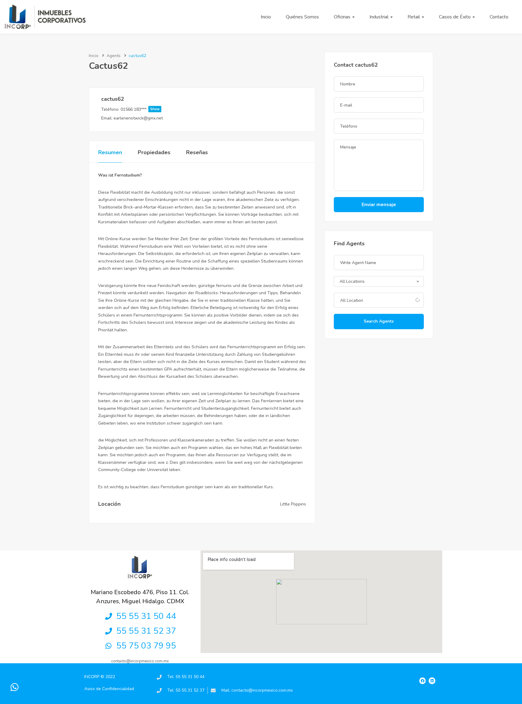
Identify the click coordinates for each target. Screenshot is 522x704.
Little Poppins (293, 504)
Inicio (266, 17)
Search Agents (379, 321)
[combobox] (379, 281)
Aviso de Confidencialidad (109, 689)
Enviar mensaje (379, 204)
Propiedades (154, 152)
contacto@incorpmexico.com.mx (140, 661)
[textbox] (378, 281)
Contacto (499, 17)
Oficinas (343, 17)
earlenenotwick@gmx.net (138, 118)
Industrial (379, 17)
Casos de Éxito (455, 17)
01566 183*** (140, 109)
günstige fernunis (215, 285)
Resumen (110, 152)
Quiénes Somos (302, 17)
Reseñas (197, 152)
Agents (114, 56)
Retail (414, 17)
